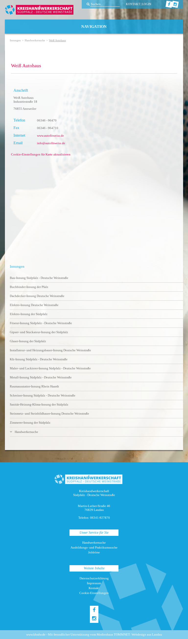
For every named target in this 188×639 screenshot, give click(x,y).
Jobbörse (94, 552)
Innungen (15, 40)
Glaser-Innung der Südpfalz (28, 341)
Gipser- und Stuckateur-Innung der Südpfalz (39, 332)
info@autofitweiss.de (51, 143)
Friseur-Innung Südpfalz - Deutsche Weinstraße (41, 323)
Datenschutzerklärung (94, 578)
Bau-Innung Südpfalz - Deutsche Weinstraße (39, 278)
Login (146, 4)
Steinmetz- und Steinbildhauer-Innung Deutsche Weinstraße (49, 413)
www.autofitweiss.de (50, 135)
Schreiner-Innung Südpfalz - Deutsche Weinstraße (42, 395)
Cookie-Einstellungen (94, 593)
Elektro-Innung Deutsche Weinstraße (34, 305)
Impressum (94, 583)
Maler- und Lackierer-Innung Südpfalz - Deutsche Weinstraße (50, 368)
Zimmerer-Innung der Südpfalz (30, 422)
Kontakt (133, 4)
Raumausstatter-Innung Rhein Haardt (34, 386)
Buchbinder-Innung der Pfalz (29, 287)
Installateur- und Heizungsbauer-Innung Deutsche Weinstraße (50, 350)
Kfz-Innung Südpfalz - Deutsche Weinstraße (39, 359)
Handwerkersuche (35, 40)
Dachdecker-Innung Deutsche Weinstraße (37, 296)
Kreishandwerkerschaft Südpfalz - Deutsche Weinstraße (39, 10)
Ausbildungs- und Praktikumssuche (94, 547)
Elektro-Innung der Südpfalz (28, 314)
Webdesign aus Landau (146, 634)
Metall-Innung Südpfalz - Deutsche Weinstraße (41, 377)
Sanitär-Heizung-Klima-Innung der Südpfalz (39, 404)
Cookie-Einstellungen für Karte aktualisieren (40, 154)
